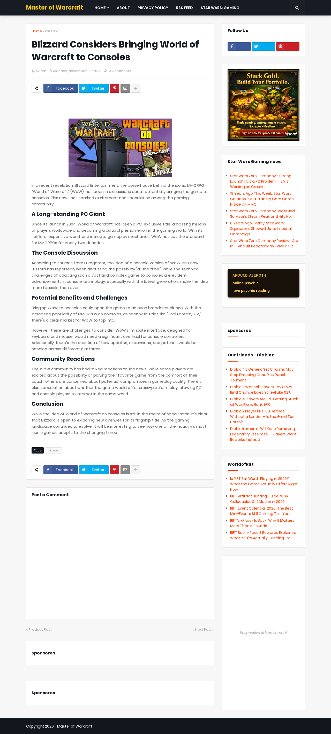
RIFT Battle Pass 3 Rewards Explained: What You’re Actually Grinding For (263, 535)
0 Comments (120, 70)
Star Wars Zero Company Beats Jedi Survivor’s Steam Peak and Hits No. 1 (263, 213)
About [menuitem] (123, 7)
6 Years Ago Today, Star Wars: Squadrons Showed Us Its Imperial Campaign (261, 229)
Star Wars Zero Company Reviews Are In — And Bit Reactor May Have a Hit (264, 243)
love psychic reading (251, 290)
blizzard (51, 31)
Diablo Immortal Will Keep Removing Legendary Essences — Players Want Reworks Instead (263, 434)
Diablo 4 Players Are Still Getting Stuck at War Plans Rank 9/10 (264, 401)
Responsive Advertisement (263, 632)
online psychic (245, 283)
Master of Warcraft (54, 8)
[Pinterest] (114, 88)
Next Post (203, 629)
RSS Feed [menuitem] (184, 7)
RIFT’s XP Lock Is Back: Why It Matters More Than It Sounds (262, 523)
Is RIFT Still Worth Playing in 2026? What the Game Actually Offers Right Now (264, 484)
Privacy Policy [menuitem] (153, 7)
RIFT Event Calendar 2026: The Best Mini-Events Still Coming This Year (261, 511)
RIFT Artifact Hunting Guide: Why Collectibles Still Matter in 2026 (259, 499)
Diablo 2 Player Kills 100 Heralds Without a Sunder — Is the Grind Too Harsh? (262, 417)
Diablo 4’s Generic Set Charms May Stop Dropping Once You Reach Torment (262, 375)
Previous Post (40, 629)
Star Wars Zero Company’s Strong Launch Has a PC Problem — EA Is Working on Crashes (260, 181)
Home (37, 31)
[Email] (125, 88)
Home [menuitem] (100, 7)
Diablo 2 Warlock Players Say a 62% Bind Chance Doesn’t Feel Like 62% (261, 389)
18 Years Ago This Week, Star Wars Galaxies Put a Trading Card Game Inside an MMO (262, 199)
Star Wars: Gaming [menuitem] (220, 7)
